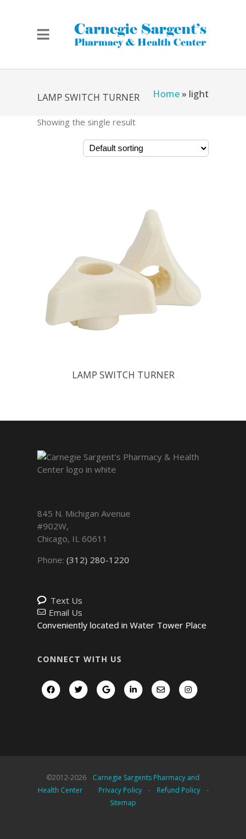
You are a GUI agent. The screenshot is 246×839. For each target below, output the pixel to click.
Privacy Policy (120, 790)
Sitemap (123, 803)
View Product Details (123, 283)
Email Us (65, 612)
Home (166, 94)
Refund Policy (178, 790)
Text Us (66, 600)
